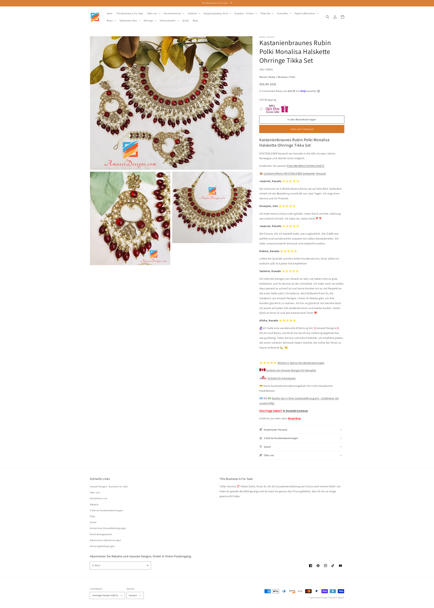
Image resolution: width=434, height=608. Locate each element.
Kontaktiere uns (98, 498)
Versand (321, 173)
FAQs (92, 516)
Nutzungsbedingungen (102, 546)
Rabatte (94, 504)
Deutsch (133, 595)
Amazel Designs (321, 597)
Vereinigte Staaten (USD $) (105, 595)
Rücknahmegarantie (101, 534)
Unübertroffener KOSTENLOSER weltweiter (289, 173)
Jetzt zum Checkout (302, 129)
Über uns (95, 492)
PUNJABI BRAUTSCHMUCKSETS (305, 166)
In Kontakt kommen (295, 411)
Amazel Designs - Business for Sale (109, 486)
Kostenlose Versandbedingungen (108, 528)
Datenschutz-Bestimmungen (105, 540)
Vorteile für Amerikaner (282, 378)
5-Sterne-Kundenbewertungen (106, 510)
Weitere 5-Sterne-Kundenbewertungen (301, 363)
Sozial (93, 522)
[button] (327, 17)
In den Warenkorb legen (302, 119)
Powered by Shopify (336, 597)
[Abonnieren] (147, 565)
